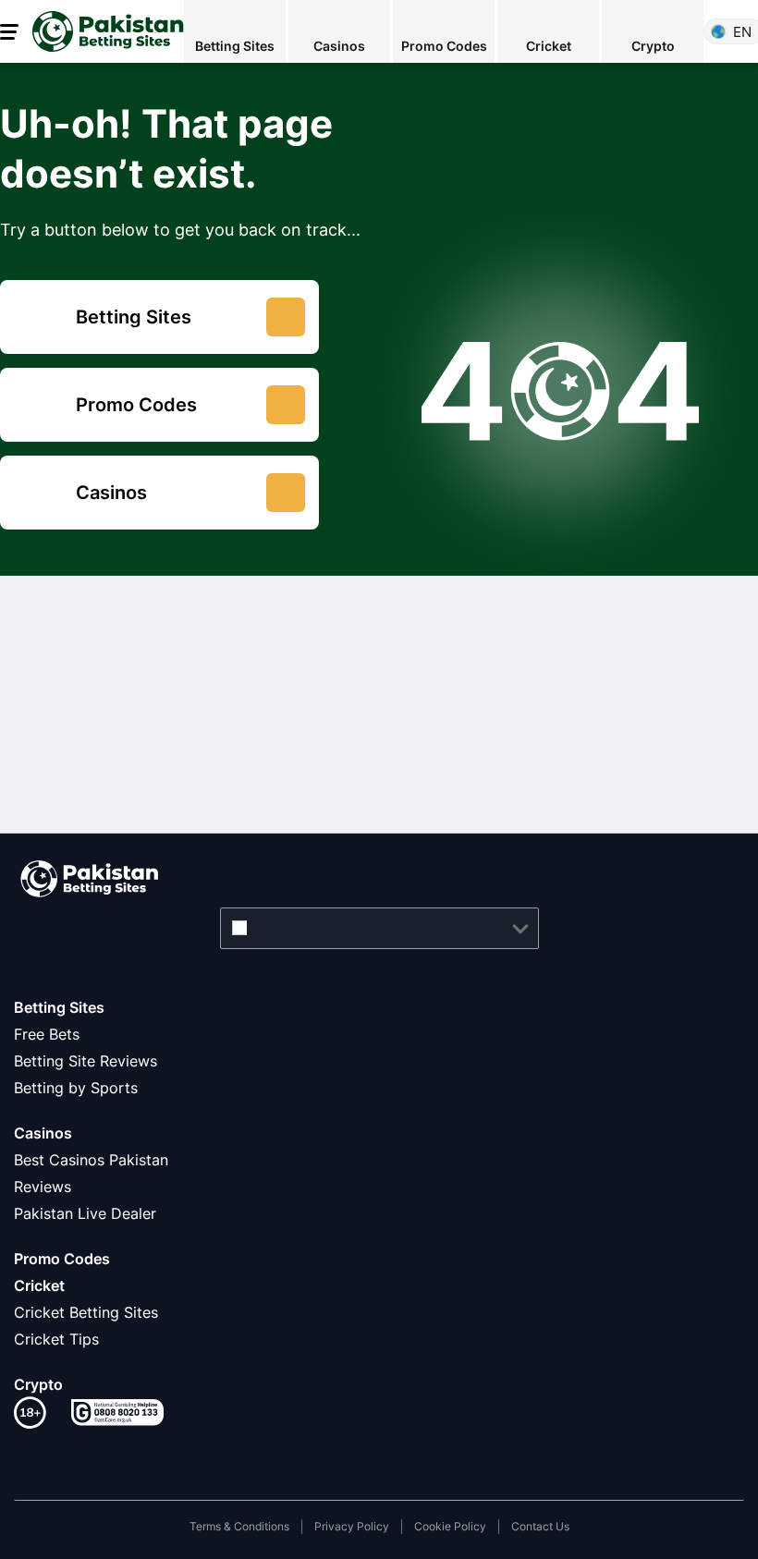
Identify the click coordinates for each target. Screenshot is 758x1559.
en (742, 32)
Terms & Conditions (239, 1526)
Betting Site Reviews (85, 1061)
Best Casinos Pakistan (91, 1160)
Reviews (42, 1186)
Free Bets (46, 1034)
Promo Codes (62, 1258)
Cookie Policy (450, 1526)
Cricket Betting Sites (86, 1312)
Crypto (38, 1384)
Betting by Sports (76, 1087)
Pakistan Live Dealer (85, 1213)
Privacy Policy (351, 1526)
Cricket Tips (56, 1339)
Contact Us (540, 1526)
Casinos (43, 1133)
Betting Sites (59, 1007)
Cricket (39, 1285)
